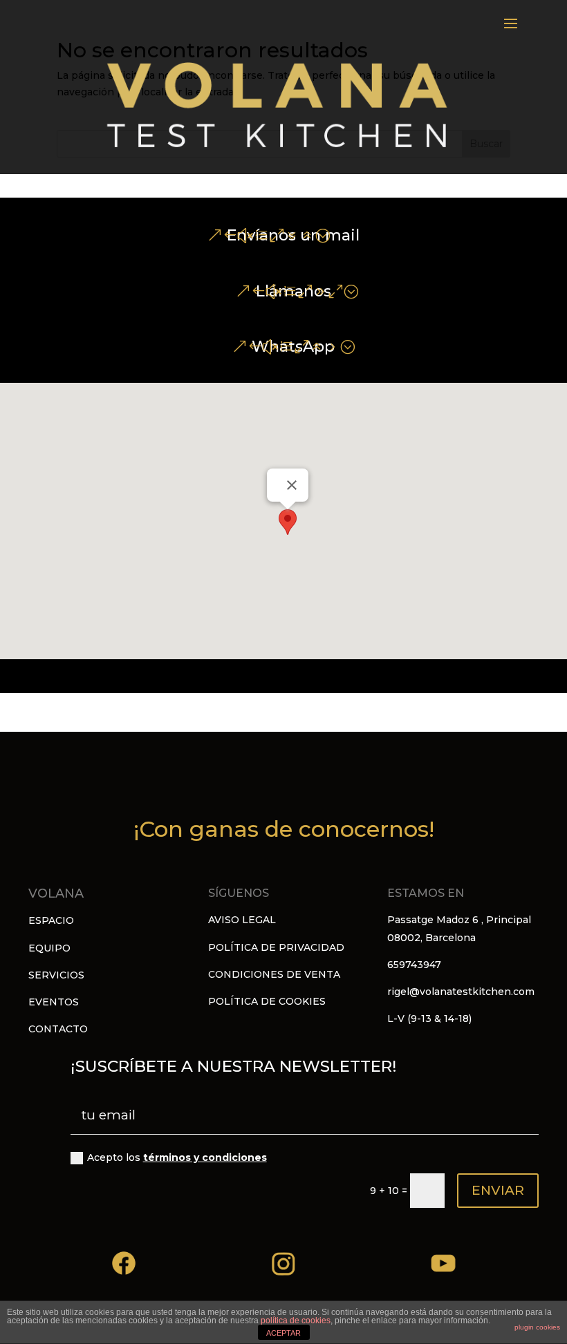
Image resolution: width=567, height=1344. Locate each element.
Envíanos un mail (293, 235)
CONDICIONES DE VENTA (274, 974)
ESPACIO (51, 920)
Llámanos (293, 291)
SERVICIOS (56, 975)
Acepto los (177, 1157)
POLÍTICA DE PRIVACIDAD (276, 947)
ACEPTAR (283, 1333)
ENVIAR (498, 1190)
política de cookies (296, 1320)
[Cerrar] (291, 485)
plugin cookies (537, 1327)
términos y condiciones (205, 1157)
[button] (287, 522)
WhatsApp (293, 346)
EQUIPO (49, 948)
